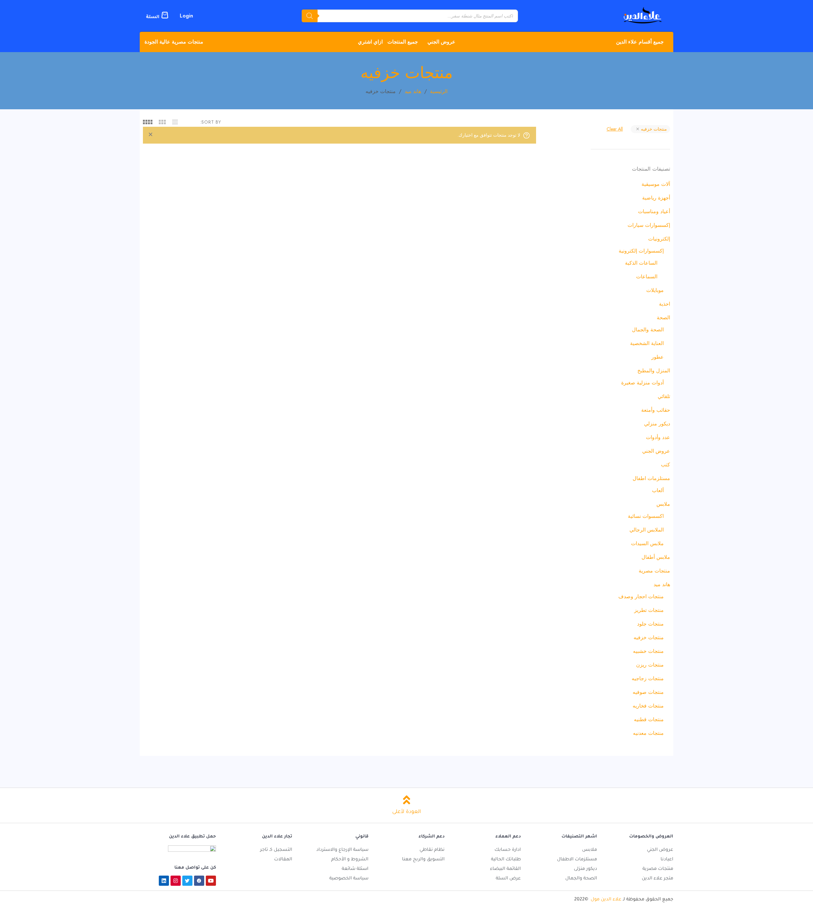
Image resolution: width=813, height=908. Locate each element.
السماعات (646, 276)
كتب (665, 464)
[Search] (310, 16)
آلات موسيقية (656, 184)
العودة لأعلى (406, 812)
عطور (657, 357)
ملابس (663, 504)
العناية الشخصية (647, 343)
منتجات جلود (650, 623)
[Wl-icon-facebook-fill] (199, 881)
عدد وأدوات (658, 437)
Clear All (615, 129)
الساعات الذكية (641, 263)
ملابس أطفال (656, 557)
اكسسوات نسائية (646, 516)
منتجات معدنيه (648, 733)
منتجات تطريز (649, 610)
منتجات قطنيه (649, 719)
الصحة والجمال (648, 329)
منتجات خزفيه (653, 129)
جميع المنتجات (402, 41)
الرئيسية (438, 91)
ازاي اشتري (370, 41)
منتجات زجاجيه (648, 678)
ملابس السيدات (647, 543)
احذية (664, 304)
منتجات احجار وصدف (641, 596)
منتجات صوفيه (648, 692)
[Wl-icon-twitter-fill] (187, 881)
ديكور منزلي (657, 423)
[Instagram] (176, 881)
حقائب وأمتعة (655, 410)
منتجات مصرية (654, 570)
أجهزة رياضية (656, 197)
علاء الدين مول (606, 899)
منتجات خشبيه (648, 651)
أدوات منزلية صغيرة (642, 382)
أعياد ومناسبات (654, 211)
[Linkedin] (164, 881)
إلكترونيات (659, 238)
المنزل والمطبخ (653, 370)
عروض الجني (441, 41)
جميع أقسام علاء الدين (640, 41)
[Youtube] (211, 881)
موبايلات (655, 290)
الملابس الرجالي (646, 529)
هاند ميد (413, 91)
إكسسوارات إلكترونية (641, 250)
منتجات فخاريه (648, 705)
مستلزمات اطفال (651, 478)
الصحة (663, 317)
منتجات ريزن (650, 664)
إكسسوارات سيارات (649, 225)
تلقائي (664, 396)
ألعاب (658, 490)
